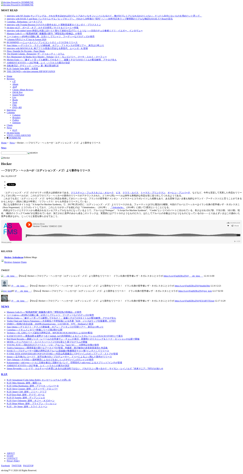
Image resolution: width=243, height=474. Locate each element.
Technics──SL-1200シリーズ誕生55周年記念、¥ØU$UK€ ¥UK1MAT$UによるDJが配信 (50, 333)
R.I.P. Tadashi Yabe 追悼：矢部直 (22, 68)
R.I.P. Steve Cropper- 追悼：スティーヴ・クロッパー (32, 389)
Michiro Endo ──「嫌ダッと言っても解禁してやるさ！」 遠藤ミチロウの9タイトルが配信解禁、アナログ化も (62, 60)
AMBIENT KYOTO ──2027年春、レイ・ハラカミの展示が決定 (38, 63)
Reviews (10, 79)
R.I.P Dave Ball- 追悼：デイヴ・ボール (26, 394)
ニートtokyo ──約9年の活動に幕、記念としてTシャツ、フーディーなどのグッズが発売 (50, 36)
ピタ (118, 192)
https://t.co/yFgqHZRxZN (175, 276)
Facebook (5, 465)
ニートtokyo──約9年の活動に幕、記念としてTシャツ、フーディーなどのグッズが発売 (50, 315)
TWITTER (17, 465)
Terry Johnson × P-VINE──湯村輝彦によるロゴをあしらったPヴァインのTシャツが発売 (50, 359)
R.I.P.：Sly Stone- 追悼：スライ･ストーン (27, 406)
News (9, 128)
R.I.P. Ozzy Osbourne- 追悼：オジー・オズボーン (31, 400)
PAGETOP (28, 465)
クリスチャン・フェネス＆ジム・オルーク (92, 192)
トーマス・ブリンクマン (153, 192)
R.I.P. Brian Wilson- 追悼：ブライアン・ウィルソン (32, 403)
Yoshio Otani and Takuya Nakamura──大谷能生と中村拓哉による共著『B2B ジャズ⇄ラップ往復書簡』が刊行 (61, 321)
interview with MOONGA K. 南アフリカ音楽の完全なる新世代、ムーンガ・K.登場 (47, 48)
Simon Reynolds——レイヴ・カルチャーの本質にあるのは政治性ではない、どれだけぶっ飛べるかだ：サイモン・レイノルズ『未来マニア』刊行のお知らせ (85, 368)
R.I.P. (4, 374)
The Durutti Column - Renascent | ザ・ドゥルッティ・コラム (35, 54)
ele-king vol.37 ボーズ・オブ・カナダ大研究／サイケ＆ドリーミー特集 (43, 27)
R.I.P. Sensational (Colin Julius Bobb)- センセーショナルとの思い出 (39, 380)
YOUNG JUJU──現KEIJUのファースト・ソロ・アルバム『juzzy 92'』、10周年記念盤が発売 (53, 345)
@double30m (204, 286)
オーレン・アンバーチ (179, 192)
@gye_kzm (207, 291)
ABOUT (11, 453)
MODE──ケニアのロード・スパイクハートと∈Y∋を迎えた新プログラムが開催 (47, 342)
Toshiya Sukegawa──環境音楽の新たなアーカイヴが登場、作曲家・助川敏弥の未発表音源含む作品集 (57, 348)
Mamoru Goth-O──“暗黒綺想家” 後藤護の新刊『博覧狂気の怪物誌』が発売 (44, 312)
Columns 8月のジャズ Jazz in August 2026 (26, 39)
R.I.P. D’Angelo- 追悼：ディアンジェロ (26, 397)
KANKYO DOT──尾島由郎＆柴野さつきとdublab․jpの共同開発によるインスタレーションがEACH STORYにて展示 (65, 336)
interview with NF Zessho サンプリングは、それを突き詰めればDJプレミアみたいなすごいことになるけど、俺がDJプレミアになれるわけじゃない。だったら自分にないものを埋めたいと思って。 (104, 16)
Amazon (16, 262)
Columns (11, 112)
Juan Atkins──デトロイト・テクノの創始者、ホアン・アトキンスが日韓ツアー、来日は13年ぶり (55, 327)
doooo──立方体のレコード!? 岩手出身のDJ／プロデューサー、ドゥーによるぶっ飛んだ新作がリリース (59, 357)
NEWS (5, 306)
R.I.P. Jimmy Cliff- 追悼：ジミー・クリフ (27, 392)
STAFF (10, 456)
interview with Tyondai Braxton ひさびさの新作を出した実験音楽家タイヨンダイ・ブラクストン (54, 25)
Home (9, 76)
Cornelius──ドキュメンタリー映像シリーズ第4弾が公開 (34, 330)
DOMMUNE (14, 138)
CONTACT (12, 458)
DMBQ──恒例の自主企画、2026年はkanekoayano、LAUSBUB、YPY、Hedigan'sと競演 (50, 324)
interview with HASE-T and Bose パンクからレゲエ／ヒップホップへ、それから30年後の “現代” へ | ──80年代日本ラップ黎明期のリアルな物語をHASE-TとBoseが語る (90, 19)
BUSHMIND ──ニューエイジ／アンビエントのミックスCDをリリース (42, 42)
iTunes (24, 262)
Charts (10, 125)
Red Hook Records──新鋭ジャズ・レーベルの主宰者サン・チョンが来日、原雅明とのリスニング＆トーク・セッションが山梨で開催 (73, 339)
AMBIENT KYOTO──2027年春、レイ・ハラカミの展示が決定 (38, 365)
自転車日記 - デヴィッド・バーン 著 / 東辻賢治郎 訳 (33, 65)
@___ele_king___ (195, 276)
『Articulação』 (117, 207)
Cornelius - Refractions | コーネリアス (24, 22)
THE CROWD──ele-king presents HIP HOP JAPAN (31, 71)
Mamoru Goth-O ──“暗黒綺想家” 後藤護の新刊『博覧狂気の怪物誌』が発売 (44, 33)
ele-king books (13, 133)
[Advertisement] (85, 430)
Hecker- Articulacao (13, 257)
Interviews (11, 110)
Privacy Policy (13, 461)
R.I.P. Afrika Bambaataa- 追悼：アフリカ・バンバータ (33, 386)
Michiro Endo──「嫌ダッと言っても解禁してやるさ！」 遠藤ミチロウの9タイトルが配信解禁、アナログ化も (61, 318)
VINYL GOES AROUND (19, 135)
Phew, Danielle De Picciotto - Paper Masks (26, 51)
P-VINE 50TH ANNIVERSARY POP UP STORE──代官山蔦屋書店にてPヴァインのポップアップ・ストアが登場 (62, 354)
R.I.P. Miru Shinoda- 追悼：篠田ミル (24, 383)
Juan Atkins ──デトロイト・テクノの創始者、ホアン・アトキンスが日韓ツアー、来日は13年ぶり (55, 45)
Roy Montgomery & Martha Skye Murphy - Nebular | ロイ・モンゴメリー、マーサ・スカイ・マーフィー (57, 57)
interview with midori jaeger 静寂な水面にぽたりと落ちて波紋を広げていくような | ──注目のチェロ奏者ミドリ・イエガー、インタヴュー (75, 30)
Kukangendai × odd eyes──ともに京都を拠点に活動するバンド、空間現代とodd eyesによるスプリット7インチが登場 (64, 362)
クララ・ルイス (130, 192)
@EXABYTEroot (206, 301)
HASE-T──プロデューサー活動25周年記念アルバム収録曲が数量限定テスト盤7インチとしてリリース (58, 351)
